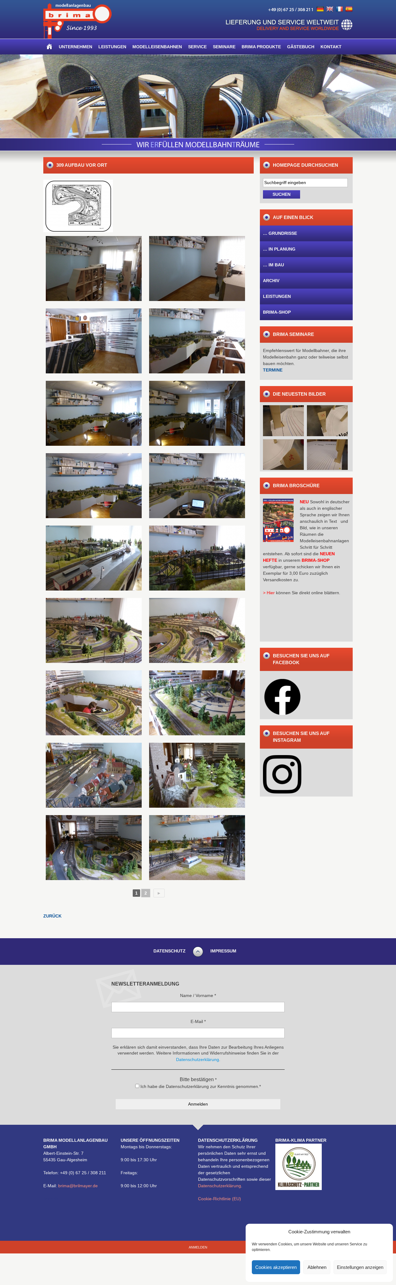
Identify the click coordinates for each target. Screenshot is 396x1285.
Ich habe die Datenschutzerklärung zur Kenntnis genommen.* (200, 1086)
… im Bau (273, 264)
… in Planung (279, 249)
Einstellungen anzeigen (360, 1267)
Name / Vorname (198, 995)
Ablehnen (317, 1267)
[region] (198, 96)
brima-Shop (277, 312)
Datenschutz (169, 950)
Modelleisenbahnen (157, 46)
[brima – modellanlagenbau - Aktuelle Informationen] (77, 37)
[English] (330, 9)
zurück (52, 915)
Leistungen (112, 46)
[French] (339, 9)
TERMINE (272, 369)
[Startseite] (49, 46)
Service (197, 46)
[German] (320, 9)
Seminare (224, 46)
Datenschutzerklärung (219, 1185)
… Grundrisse (280, 233)
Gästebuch (300, 46)
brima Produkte (261, 46)
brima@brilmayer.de (78, 1185)
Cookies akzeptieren (276, 1267)
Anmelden (198, 1247)
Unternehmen (75, 46)
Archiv (271, 280)
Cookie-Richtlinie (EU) (219, 1198)
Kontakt (331, 46)
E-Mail (198, 1021)
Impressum (223, 950)
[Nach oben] (198, 955)
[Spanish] (349, 9)
